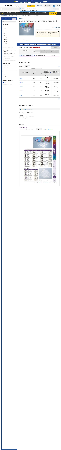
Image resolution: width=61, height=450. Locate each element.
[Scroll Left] (31, 68)
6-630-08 (21, 82)
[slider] (26, 129)
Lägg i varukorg (55, 51)
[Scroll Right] (41, 68)
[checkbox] (9, 27)
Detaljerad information (40, 55)
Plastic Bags (23, 15)
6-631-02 (21, 91)
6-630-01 (21, 78)
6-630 (5, 74)
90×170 (5, 37)
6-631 (5, 76)
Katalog (27, 40)
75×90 (5, 35)
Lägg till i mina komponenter (27, 51)
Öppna (39, 129)
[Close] (54, 8)
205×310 (5, 43)
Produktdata (56, 47)
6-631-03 (21, 95)
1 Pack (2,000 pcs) (7, 67)
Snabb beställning (45, 51)
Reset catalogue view (23, 127)
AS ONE (20, 18)
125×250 (5, 41)
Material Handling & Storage (14, 15)
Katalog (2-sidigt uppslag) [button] (47, 129)
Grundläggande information (27, 109)
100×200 (5, 39)
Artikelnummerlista (27, 55)
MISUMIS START (4, 15)
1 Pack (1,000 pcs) (7, 65)
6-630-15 (21, 86)
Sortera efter (50, 72)
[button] (45, 1)
